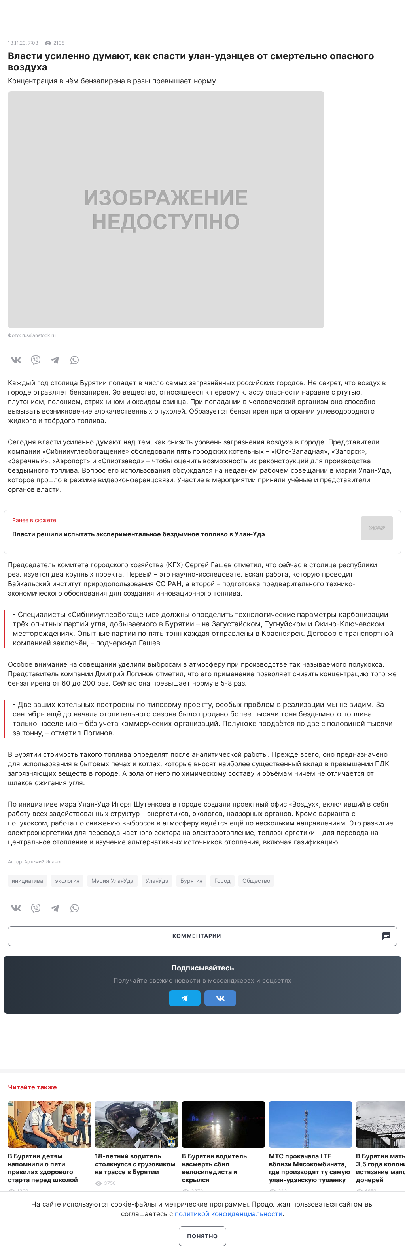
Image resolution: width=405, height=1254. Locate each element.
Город (222, 880)
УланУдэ (157, 880)
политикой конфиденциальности (228, 1214)
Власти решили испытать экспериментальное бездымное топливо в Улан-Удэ (138, 534)
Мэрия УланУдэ (112, 880)
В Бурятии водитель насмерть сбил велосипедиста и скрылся (214, 1168)
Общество (256, 880)
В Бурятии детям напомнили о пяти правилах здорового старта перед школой (43, 1168)
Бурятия (191, 880)
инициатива (27, 880)
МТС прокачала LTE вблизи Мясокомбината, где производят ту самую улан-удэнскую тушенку (309, 1168)
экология (67, 880)
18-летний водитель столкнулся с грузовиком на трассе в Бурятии (135, 1164)
